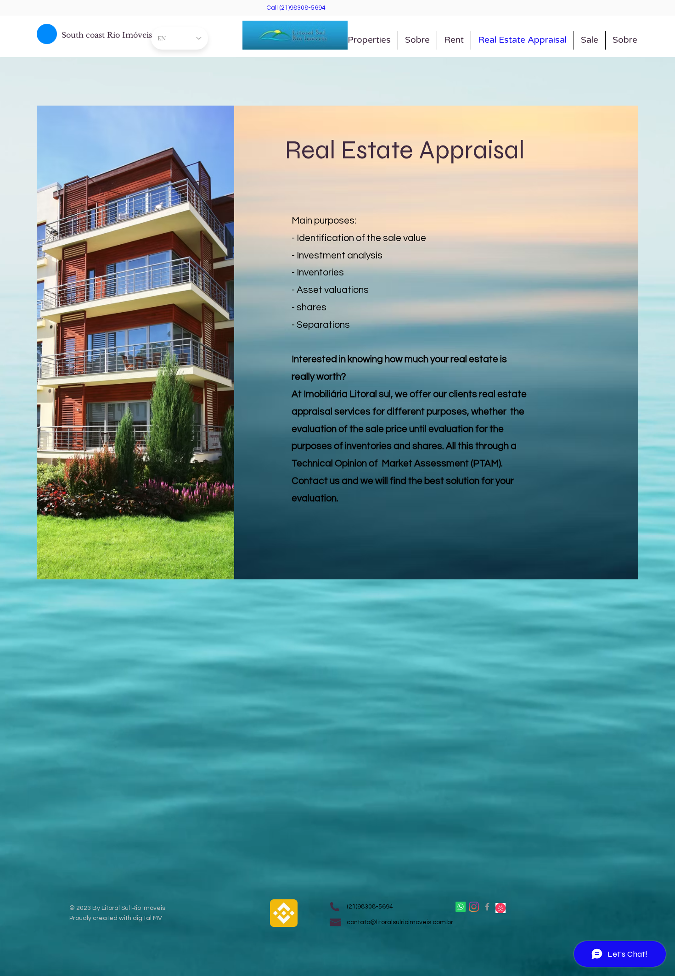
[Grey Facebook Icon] (487, 907)
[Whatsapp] (461, 907)
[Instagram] (474, 907)
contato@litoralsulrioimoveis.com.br (400, 922)
